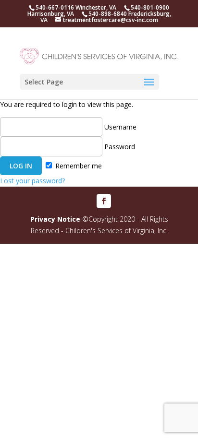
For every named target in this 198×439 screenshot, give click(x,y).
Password (118, 146)
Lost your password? (32, 180)
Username (119, 126)
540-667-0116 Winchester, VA (76, 7)
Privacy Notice (55, 219)
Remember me (77, 165)
